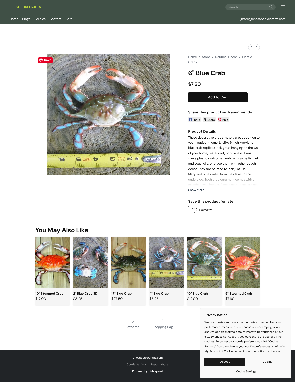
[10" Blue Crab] (204, 262)
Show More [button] (196, 190)
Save (47, 60)
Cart (68, 19)
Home (14, 19)
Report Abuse (159, 364)
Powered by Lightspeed (147, 371)
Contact (55, 19)
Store (206, 57)
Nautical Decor (226, 57)
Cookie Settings (137, 364)
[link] (246, 370)
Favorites (132, 327)
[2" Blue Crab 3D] (90, 262)
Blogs (26, 19)
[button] (25, 7)
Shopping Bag (163, 327)
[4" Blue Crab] (166, 262)
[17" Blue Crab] (128, 262)
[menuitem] (251, 47)
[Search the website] (271, 7)
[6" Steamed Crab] (242, 262)
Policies (40, 19)
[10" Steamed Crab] (52, 262)
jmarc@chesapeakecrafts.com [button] (262, 19)
